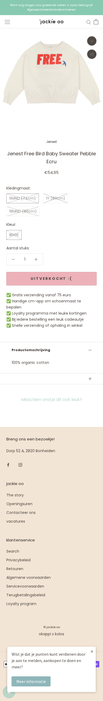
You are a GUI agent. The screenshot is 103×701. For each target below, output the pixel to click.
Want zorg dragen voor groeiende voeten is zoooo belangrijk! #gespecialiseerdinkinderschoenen (51, 7)
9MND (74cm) (22, 198)
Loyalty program (21, 603)
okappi (45, 634)
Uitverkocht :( (51, 278)
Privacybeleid (18, 560)
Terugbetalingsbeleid (25, 595)
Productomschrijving (31, 350)
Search (12, 551)
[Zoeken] (88, 22)
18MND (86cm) (23, 211)
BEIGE (14, 234)
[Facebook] (8, 465)
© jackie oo (51, 627)
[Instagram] (20, 465)
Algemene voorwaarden (28, 577)
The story (15, 495)
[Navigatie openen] (7, 22)
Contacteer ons (21, 512)
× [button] (92, 651)
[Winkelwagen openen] (96, 21)
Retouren (14, 568)
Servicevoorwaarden (25, 586)
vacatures (15, 521)
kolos (59, 634)
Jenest (51, 141)
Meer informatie (31, 681)
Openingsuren (19, 503)
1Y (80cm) (55, 198)
